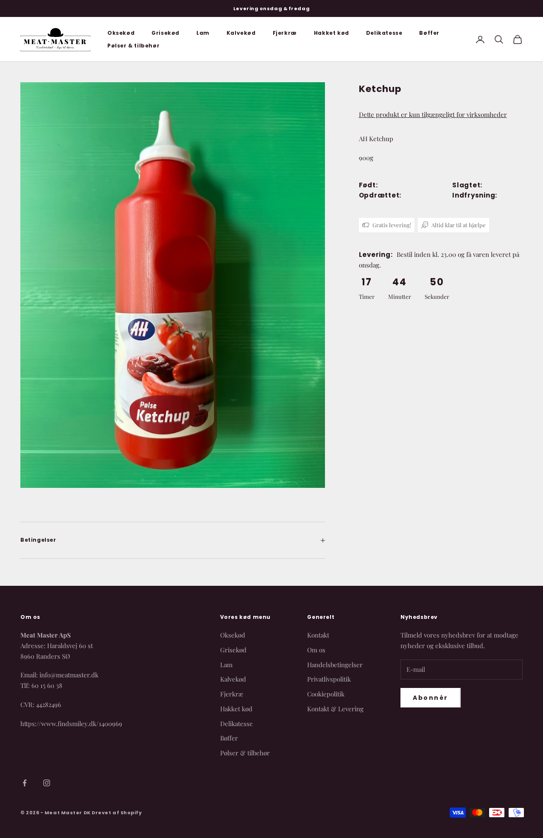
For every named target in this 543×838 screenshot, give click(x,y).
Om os (316, 650)
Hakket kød (331, 32)
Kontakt (318, 635)
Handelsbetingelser (335, 664)
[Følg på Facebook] (24, 783)
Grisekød (165, 32)
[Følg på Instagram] (46, 783)
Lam (203, 32)
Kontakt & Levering (335, 708)
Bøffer (429, 32)
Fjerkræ (285, 32)
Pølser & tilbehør (133, 45)
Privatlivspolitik (329, 679)
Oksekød (120, 32)
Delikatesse (384, 32)
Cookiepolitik (325, 694)
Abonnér (430, 697)
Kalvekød (241, 32)
